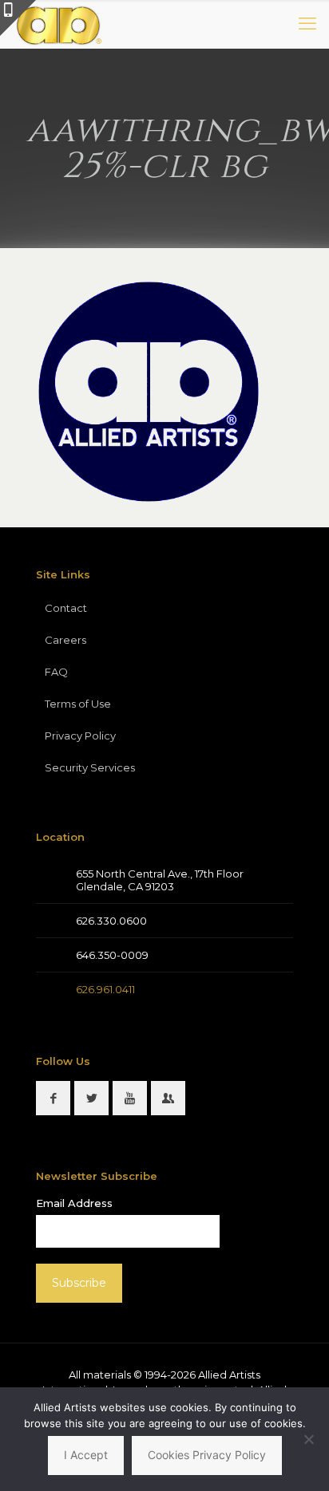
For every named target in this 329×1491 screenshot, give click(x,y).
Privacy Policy (80, 735)
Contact (66, 608)
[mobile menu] (307, 23)
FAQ (56, 671)
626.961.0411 (105, 989)
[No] (309, 1439)
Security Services (90, 767)
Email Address (74, 1203)
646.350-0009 (112, 955)
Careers (65, 639)
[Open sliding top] (18, 18)
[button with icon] (53, 1098)
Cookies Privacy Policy (207, 1454)
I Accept (86, 1454)
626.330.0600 (111, 920)
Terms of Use (78, 703)
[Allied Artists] (58, 24)
